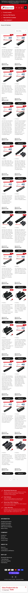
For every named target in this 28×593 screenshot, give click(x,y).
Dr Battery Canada (11, 579)
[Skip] (26, 587)
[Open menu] (25, 7)
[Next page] (17, 479)
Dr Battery (4, 47)
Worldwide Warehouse (6, 557)
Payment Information (6, 523)
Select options (7, 103)
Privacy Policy (4, 538)
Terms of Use (4, 540)
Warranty (3, 537)
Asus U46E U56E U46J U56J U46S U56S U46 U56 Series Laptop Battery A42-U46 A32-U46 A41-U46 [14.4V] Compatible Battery (7, 163)
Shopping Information (6, 521)
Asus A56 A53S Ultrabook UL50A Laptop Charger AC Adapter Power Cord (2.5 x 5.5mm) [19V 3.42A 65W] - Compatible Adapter (20, 457)
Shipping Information (6, 525)
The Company (4, 549)
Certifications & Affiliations (7, 550)
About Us (3, 547)
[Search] (16, 7)
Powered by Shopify (20, 579)
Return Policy (4, 528)
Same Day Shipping (5, 561)
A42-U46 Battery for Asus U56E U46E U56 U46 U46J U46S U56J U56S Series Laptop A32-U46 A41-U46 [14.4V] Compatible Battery (20, 271)
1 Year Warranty (4, 559)
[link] (14, 589)
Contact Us (3, 535)
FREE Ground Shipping (6, 526)
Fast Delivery (4, 562)
